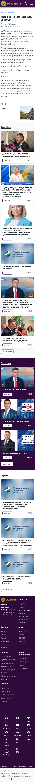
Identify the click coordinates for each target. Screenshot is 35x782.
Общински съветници (8, 676)
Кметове (4, 679)
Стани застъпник (7, 698)
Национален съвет (7, 663)
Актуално (11, 13)
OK (13, 779)
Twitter (14, 26)
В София (21, 665)
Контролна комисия (7, 666)
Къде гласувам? (24, 616)
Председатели (6, 657)
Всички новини (7, 351)
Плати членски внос (8, 695)
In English (4, 648)
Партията (4, 652)
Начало (3, 13)
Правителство (24, 662)
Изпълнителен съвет (8, 660)
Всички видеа (6, 464)
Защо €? (4, 631)
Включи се (4, 684)
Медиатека (6, 363)
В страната (23, 668)
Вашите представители (24, 653)
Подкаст (4, 645)
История (21, 635)
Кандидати (22, 604)
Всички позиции (7, 589)
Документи (22, 641)
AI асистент (23, 619)
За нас (21, 627)
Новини (3, 635)
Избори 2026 (23, 599)
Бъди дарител (5, 691)
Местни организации (8, 670)
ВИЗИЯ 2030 (22, 638)
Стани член (5, 688)
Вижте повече (7, 160)
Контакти (22, 631)
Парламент (22, 659)
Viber (20, 26)
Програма (22, 607)
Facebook (6, 26)
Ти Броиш (22, 623)
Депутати (4, 673)
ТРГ (2, 704)
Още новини (6, 127)
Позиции (4, 475)
